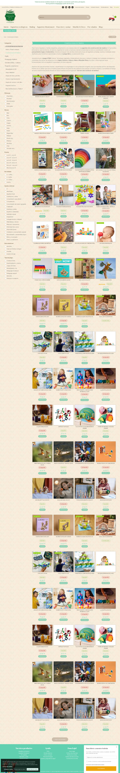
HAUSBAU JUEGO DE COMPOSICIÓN (106, 463)
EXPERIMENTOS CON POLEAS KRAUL (84, 463)
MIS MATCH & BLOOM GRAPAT (42, 206)
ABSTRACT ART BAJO (63, 426)
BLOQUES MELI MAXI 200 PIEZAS (63, 170)
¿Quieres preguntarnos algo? (48, 758)
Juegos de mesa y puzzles (13, 75)
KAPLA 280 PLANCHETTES (105, 316)
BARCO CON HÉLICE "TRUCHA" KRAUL (63, 463)
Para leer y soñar (24, 756)
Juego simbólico (10, 72)
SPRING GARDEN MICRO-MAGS (105, 133)
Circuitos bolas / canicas (12, 62)
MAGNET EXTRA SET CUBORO (63, 316)
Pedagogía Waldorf (11, 59)
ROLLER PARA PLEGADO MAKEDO (84, 96)
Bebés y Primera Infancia (12, 49)
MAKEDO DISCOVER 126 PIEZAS (42, 133)
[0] (111, 17)
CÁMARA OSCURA (84, 133)
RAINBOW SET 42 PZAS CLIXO (63, 390)
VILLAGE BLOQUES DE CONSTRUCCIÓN (85, 243)
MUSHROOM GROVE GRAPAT (42, 96)
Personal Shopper (48, 756)
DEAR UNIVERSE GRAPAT (63, 500)
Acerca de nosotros (79, 7)
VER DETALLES (84, 106)
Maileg (32, 27)
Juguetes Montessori (45, 27)
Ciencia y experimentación (13, 79)
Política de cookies (72, 755)
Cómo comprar (48, 755)
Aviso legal (72, 751)
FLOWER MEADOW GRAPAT (63, 96)
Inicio (6, 27)
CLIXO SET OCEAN (42, 353)
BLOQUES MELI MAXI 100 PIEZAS (84, 206)
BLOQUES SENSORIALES (106, 243)
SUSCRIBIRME (101, 768)
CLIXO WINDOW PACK (63, 353)
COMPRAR (42, 106)
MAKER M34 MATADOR (106, 500)
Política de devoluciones (72, 756)
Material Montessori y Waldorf (14, 89)
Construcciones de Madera (13, 53)
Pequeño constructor (11, 66)
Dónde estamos (104, 7)
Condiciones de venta (72, 758)
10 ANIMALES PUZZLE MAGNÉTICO (42, 243)
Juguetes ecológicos (23, 751)
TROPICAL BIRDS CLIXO (106, 280)
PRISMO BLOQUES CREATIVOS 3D (84, 316)
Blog (111, 7)
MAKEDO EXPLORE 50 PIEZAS (63, 133)
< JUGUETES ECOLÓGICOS (14, 46)
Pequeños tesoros (11, 85)
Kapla (6, 56)
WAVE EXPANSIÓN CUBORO (63, 280)
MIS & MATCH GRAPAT (84, 280)
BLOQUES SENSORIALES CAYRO (106, 353)
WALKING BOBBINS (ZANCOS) (63, 206)
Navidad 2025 (10, 30)
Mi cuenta (116, 7)
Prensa (87, 7)
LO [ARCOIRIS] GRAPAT (42, 426)
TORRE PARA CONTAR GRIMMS (42, 280)
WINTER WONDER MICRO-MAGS (42, 170)
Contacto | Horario (95, 7)
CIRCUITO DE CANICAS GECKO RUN (42, 390)
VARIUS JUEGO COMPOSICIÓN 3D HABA (84, 353)
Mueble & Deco (24, 758)
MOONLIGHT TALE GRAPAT (42, 500)
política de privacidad (106, 761)
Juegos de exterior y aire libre (14, 82)
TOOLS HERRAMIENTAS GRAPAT (84, 500)
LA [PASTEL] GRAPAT (105, 390)
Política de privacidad (72, 753)
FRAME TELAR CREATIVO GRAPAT (63, 243)
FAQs (48, 751)
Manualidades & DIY (11, 69)
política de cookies (7, 766)
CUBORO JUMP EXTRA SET (42, 316)
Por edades (24, 755)
